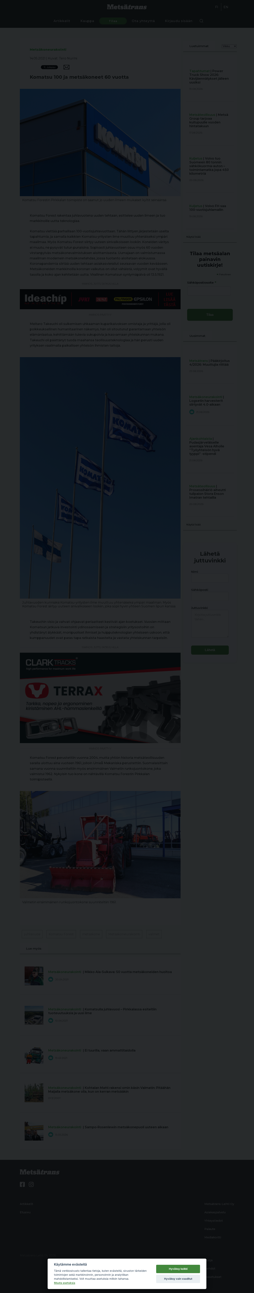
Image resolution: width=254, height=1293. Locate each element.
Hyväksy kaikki (178, 1268)
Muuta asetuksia (64, 1282)
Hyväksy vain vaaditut (178, 1278)
